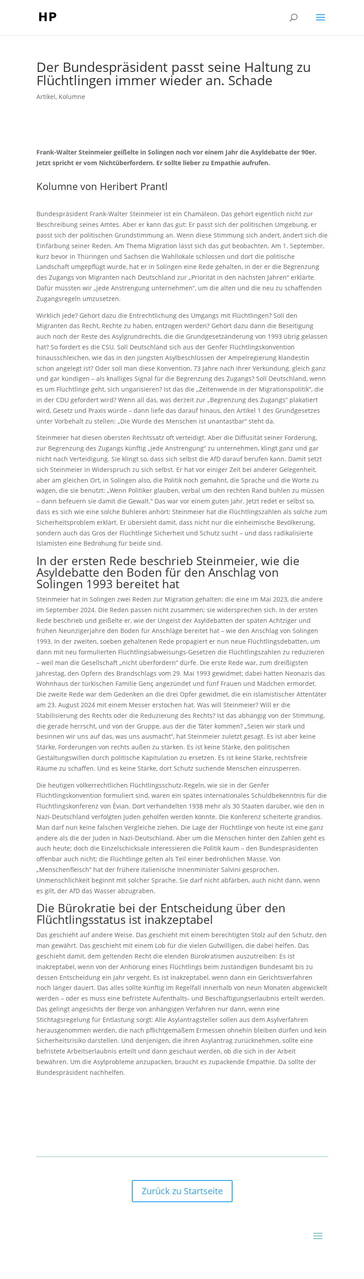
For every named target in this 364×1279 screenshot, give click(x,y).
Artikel (45, 96)
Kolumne (72, 96)
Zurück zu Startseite (182, 1191)
